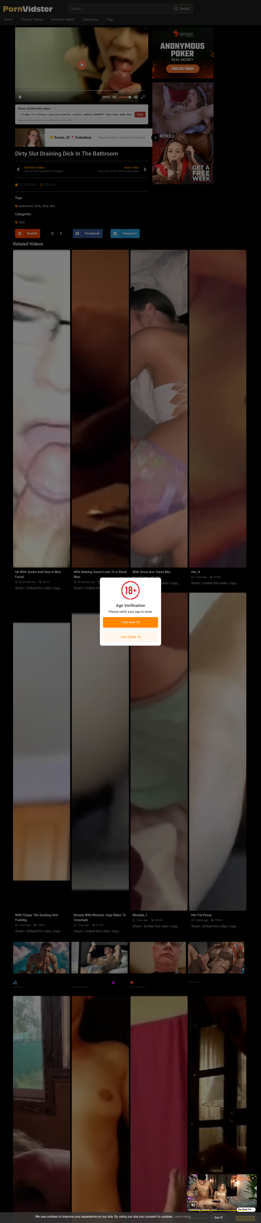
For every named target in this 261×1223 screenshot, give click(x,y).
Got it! (218, 1218)
